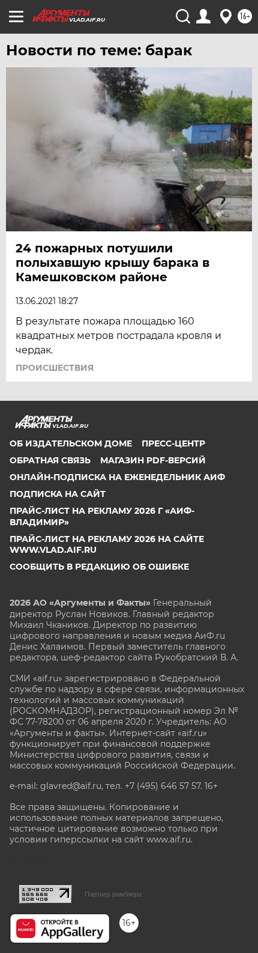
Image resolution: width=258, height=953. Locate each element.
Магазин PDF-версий (153, 460)
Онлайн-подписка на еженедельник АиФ (117, 477)
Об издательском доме (71, 443)
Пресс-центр (173, 443)
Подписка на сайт (58, 494)
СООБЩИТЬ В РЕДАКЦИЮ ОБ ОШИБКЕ (99, 566)
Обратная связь (50, 460)
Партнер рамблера (113, 894)
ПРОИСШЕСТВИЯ (55, 368)
